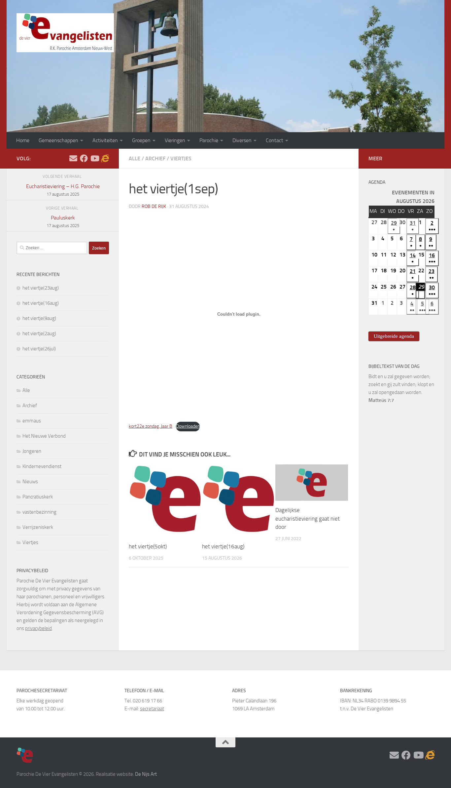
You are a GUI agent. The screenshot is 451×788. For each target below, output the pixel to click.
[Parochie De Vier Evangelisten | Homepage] (65, 32)
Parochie (208, 140)
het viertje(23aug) (40, 288)
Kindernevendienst (41, 466)
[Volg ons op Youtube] (94, 158)
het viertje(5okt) (148, 546)
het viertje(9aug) (39, 318)
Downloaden (188, 426)
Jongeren (31, 451)
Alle (134, 158)
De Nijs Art (146, 774)
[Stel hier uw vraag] (73, 158)
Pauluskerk (63, 221)
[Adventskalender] (105, 158)
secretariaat (152, 709)
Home (22, 140)
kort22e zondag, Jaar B (150, 426)
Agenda (376, 182)
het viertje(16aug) (223, 546)
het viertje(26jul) (39, 349)
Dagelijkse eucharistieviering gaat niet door (307, 518)
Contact (274, 140)
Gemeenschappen (58, 140)
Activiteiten (105, 140)
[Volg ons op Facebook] (84, 158)
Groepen (141, 140)
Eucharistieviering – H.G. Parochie (63, 190)
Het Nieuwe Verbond (44, 436)
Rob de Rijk (154, 206)
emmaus (31, 421)
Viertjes (180, 158)
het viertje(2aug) (39, 333)
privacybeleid (38, 628)
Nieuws (30, 482)
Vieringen (175, 140)
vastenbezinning (39, 512)
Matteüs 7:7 (381, 400)
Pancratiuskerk (37, 497)
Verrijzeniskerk (37, 527)
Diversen (242, 140)
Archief (155, 158)
